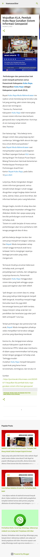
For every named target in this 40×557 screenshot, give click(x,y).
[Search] (37, 3)
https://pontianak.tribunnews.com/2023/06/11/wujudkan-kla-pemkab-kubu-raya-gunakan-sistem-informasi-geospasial (20, 382)
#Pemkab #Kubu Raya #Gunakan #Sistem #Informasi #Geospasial (16, 393)
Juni (6, 175)
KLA (26, 154)
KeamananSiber (12, 3)
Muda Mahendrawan (25, 95)
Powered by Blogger (21, 554)
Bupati (9, 147)
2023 (10, 175)
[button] (4, 30)
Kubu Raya (27, 83)
